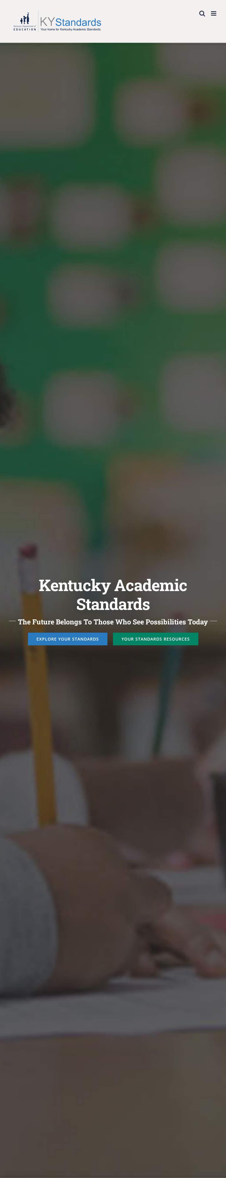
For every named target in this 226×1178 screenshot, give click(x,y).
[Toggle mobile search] (202, 13)
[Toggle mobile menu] (214, 13)
